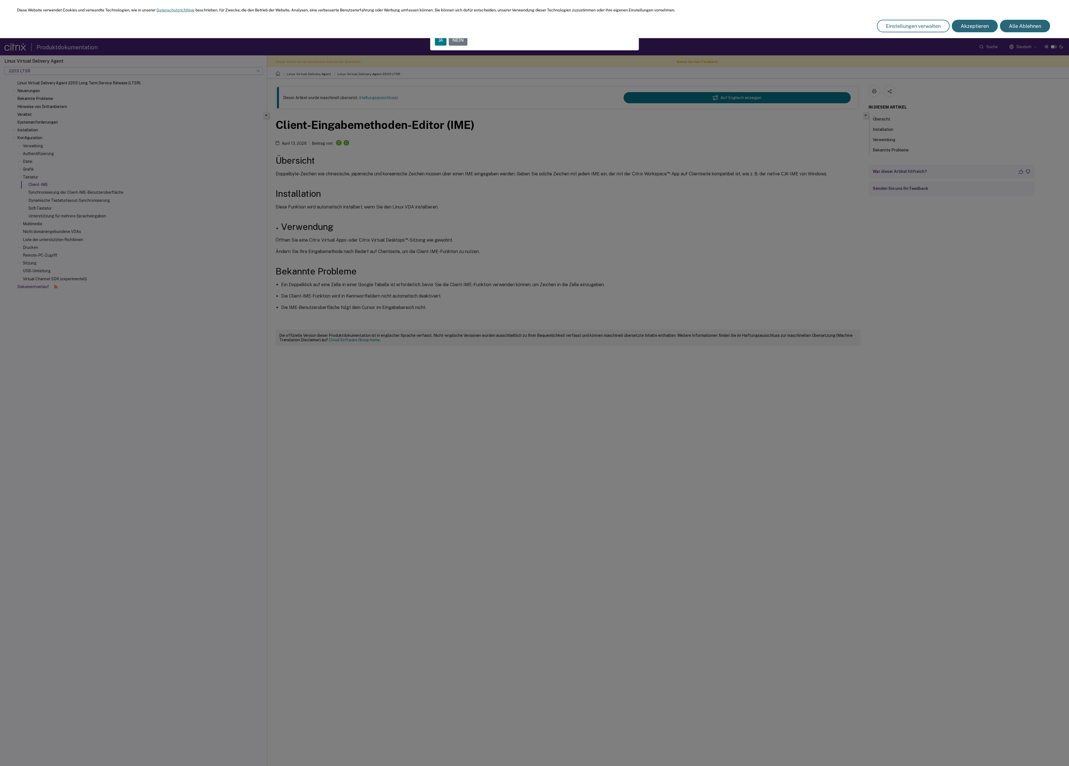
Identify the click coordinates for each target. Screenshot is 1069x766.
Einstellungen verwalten (913, 26)
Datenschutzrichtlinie (175, 10)
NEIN (458, 40)
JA (440, 40)
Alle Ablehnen (1025, 26)
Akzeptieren (975, 26)
